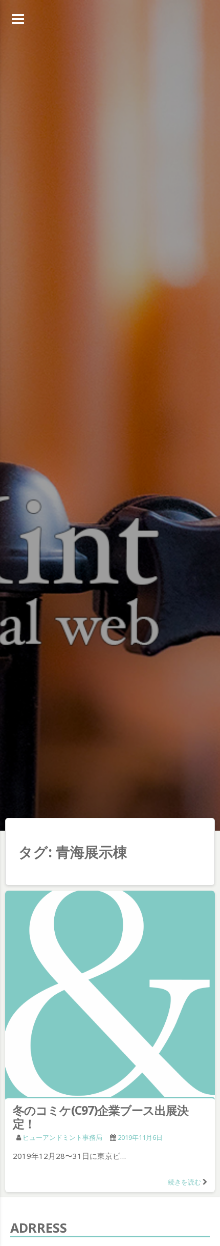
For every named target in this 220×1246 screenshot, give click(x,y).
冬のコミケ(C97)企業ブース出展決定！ (100, 1117)
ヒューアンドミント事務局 (62, 1137)
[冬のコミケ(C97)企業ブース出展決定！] (110, 996)
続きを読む (184, 1182)
